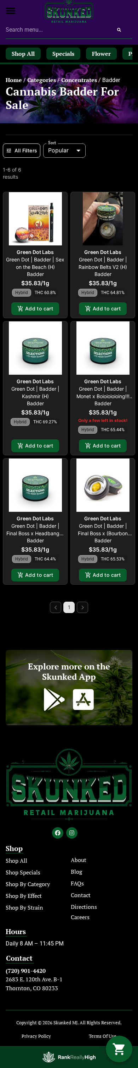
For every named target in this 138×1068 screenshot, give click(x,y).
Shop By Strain (24, 907)
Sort (52, 142)
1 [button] (69, 607)
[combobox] (56, 29)
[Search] (119, 29)
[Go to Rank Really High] (69, 1057)
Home (14, 80)
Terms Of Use (102, 1036)
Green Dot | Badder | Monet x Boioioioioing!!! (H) (103, 396)
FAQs (77, 883)
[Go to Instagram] (71, 833)
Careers (80, 917)
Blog (76, 871)
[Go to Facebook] (57, 833)
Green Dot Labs (35, 252)
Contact (81, 895)
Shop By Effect (24, 896)
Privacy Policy (36, 1036)
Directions (84, 907)
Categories (41, 80)
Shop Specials (23, 872)
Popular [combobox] (58, 150)
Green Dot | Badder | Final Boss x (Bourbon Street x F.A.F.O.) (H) (103, 533)
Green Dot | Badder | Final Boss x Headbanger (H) (35, 533)
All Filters (26, 150)
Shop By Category (28, 884)
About (78, 860)
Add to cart (39, 308)
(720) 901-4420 (26, 971)
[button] (11, 11)
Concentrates (79, 80)
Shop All (16, 860)
